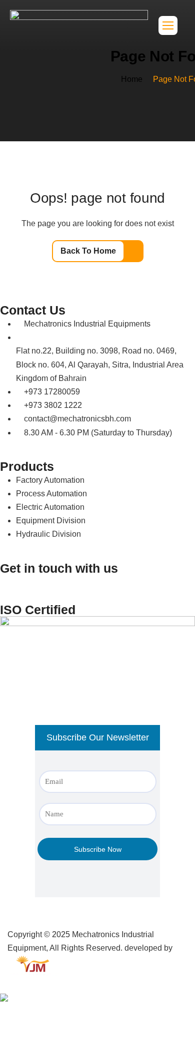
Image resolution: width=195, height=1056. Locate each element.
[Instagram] (66, 587)
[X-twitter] (120, 587)
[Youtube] (93, 587)
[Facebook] (39, 587)
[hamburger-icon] (168, 25)
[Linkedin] (12, 587)
